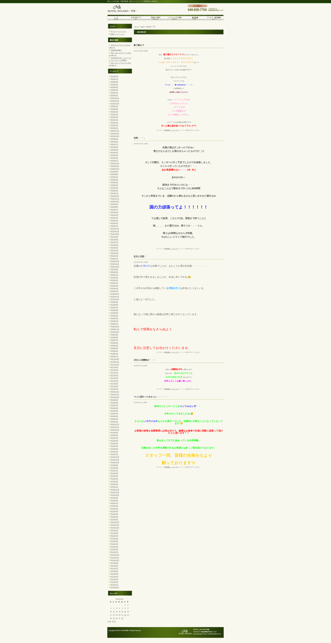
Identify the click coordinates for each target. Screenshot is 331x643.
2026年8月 (114, 76)
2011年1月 (114, 585)
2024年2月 (114, 158)
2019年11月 (115, 296)
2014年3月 (114, 481)
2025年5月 (114, 117)
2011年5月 (114, 574)
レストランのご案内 (175, 17)
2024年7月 (114, 144)
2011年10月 (115, 560)
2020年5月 (114, 280)
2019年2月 (114, 321)
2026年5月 (114, 84)
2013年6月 (114, 506)
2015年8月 (114, 435)
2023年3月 (114, 188)
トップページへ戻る (124, 6)
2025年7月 (114, 112)
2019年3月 (114, 318)
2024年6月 (114, 147)
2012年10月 (115, 528)
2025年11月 (115, 101)
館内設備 (194, 17)
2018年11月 (115, 329)
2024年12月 (115, 131)
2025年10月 (115, 103)
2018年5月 (114, 345)
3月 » (114, 621)
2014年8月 (114, 468)
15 (125, 612)
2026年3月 (114, 90)
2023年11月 (115, 166)
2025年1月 (114, 128)
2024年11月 (115, 133)
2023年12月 (115, 163)
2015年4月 (114, 446)
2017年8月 (114, 370)
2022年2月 (114, 223)
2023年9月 (114, 171)
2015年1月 (114, 454)
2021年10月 (115, 234)
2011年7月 (114, 568)
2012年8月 (114, 533)
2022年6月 (114, 212)
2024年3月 (114, 155)
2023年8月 (114, 174)
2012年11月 (115, 525)
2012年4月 (114, 544)
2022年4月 (114, 218)
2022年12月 (115, 196)
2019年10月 (115, 299)
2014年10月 (115, 462)
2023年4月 (114, 185)
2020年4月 (114, 283)
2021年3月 (114, 253)
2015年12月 (115, 424)
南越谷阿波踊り (116, 50)
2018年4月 (114, 348)
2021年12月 (115, 229)
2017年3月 (114, 383)
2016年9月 (114, 400)
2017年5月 (114, 378)
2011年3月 (114, 579)
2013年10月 (115, 495)
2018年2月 (114, 354)
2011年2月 (114, 582)
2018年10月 (115, 332)
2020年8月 (114, 272)
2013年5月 (114, 509)
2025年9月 (114, 106)
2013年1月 (114, 519)
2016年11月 (115, 394)
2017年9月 (114, 367)
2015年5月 (114, 443)
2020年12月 (115, 261)
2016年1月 (114, 422)
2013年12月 (115, 490)
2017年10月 (115, 364)
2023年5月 (114, 182)
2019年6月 (114, 310)
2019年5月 (114, 313)
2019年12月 (115, 294)
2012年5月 (114, 541)
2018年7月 (114, 340)
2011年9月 (114, 563)
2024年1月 (114, 161)
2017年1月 (114, 389)
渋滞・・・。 (140, 138)
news (142, 27)
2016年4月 (114, 413)
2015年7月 (114, 438)
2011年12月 (115, 555)
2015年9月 (114, 432)
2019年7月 (114, 307)
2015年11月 (115, 427)
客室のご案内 (156, 17)
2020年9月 (114, 269)
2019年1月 (114, 324)
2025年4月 (114, 120)
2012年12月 (115, 522)
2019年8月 (114, 305)
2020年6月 (114, 277)
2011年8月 (114, 566)
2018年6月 (114, 343)
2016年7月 (114, 405)
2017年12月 (115, 359)
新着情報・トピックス (171, 130)
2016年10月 (115, 397)
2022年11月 (115, 199)
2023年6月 (114, 180)
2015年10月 (115, 430)
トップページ (117, 17)
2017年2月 (114, 386)
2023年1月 (114, 193)
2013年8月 (114, 500)
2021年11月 (115, 231)
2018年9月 (114, 335)
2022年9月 (114, 204)
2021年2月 (114, 256)
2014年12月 (115, 457)
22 (125, 615)
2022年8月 (114, 207)
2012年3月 (114, 547)
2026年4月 (114, 87)
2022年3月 (114, 220)
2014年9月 (114, 465)
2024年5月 (114, 150)
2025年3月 (114, 122)
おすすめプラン (136, 17)
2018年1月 (114, 356)
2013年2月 (114, 517)
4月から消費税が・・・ (145, 360)
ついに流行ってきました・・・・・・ (151, 397)
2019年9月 (114, 302)
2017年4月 (114, 381)
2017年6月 (114, 375)
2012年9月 (114, 530)
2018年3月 (114, 351)
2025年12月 (115, 98)
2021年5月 (114, 248)
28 (122, 618)
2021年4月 (114, 250)
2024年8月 (114, 142)
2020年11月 (115, 264)
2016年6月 (114, 408)
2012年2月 (114, 549)
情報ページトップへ (118, 34)
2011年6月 (114, 571)
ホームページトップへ (118, 31)
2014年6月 (114, 473)
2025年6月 (114, 114)
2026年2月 (114, 93)
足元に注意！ (140, 256)
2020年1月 (114, 291)
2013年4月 (114, 511)
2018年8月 (114, 337)
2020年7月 (114, 275)
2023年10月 (115, 169)
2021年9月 (114, 237)
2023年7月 (114, 177)
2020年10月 (115, 267)
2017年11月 (115, 362)
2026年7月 (114, 79)
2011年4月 (114, 576)
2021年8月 (114, 239)
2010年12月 (115, 587)
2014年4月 (114, 479)
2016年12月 (115, 392)
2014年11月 (115, 460)
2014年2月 (114, 484)
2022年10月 (115, 201)
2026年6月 (114, 82)
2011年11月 (115, 557)
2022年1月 (114, 226)
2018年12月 (115, 326)
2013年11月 (115, 492)
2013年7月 (114, 503)
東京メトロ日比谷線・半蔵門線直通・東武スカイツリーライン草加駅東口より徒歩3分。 (133, 1)
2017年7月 (114, 373)
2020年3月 (114, 286)
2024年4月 (114, 152)
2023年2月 (114, 190)
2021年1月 (114, 258)
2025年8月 (114, 109)
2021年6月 (114, 245)
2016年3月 (114, 416)
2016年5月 (114, 411)
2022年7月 (114, 209)
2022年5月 (114, 215)
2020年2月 (114, 288)
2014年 (148, 27)
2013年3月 (114, 514)
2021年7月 (114, 242)
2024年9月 (114, 139)
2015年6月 (114, 441)
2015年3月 (114, 449)
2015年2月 (114, 451)
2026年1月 (114, 95)
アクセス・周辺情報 (214, 17)
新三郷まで (139, 45)
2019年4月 (114, 316)
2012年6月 (114, 538)
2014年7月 (114, 470)
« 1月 (109, 621)
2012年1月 (114, 552)
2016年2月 (114, 419)
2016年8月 (114, 403)
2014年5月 (114, 476)
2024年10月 (115, 136)
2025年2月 (114, 125)
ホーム (136, 27)
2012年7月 (114, 536)
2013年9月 (114, 498)
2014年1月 (114, 487)
